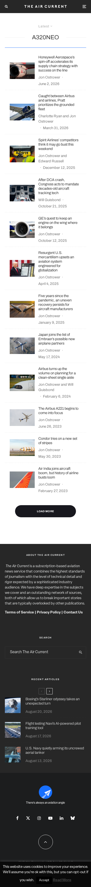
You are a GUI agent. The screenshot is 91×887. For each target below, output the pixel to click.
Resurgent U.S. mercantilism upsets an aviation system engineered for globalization (56, 261)
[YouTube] (50, 818)
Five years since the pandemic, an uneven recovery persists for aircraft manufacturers (55, 302)
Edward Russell (51, 161)
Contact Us (73, 612)
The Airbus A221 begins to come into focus (58, 411)
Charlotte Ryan (50, 116)
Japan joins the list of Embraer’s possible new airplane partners (56, 339)
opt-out (79, 872)
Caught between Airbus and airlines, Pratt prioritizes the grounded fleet (56, 102)
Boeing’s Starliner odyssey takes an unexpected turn (52, 701)
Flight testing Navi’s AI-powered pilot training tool (53, 726)
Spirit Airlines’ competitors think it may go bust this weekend (58, 144)
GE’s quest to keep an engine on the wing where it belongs (57, 222)
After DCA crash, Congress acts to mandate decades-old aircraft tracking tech (58, 186)
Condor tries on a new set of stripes (57, 441)
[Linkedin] (61, 818)
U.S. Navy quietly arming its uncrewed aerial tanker (54, 750)
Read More (62, 880)
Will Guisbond (49, 200)
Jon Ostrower (49, 77)
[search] (80, 652)
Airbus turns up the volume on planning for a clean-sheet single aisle (57, 373)
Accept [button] (44, 880)
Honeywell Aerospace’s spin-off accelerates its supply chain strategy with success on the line (58, 63)
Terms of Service (19, 612)
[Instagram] (39, 818)
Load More (45, 511)
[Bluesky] (72, 818)
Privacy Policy (49, 612)
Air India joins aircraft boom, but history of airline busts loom (58, 473)
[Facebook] (17, 818)
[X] (28, 818)
